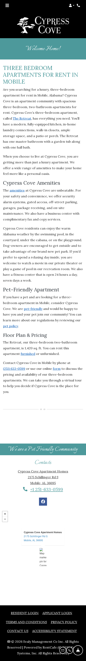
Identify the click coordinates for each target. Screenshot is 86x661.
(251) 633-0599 (14, 360)
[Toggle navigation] (7, 5)
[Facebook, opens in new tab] (43, 493)
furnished (28, 345)
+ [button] (5, 504)
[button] (71, 5)
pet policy (10, 317)
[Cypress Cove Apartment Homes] (43, 548)
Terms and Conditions (26, 613)
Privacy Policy (64, 613)
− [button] (5, 510)
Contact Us (17, 622)
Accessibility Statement (54, 622)
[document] (43, 548)
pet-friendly (33, 300)
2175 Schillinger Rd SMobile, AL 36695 (36, 529)
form (57, 360)
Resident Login (25, 604)
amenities (17, 181)
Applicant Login (57, 604)
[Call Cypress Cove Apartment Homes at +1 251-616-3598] (78, 5)
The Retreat (22, 109)
